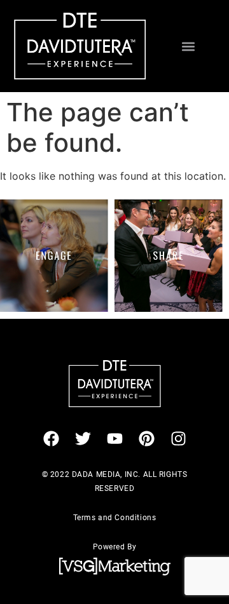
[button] (188, 46)
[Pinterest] (146, 439)
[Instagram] (178, 439)
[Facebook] (51, 439)
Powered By (115, 546)
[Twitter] (83, 439)
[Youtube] (114, 439)
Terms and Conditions (114, 517)
